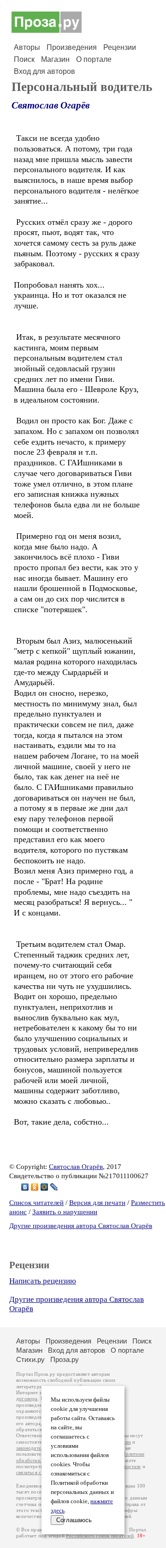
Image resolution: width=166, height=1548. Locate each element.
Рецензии (119, 47)
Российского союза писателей (100, 1535)
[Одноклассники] (35, 1187)
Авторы (27, 47)
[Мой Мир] (44, 1187)
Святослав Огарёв (50, 105)
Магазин (55, 59)
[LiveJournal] (54, 1187)
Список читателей (36, 1202)
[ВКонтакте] (25, 1187)
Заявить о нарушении (64, 1212)
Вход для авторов (44, 71)
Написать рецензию (42, 1281)
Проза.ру (64, 1359)
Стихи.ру (30, 1359)
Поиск (24, 59)
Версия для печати (97, 1202)
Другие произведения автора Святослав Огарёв (80, 1225)
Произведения (72, 47)
